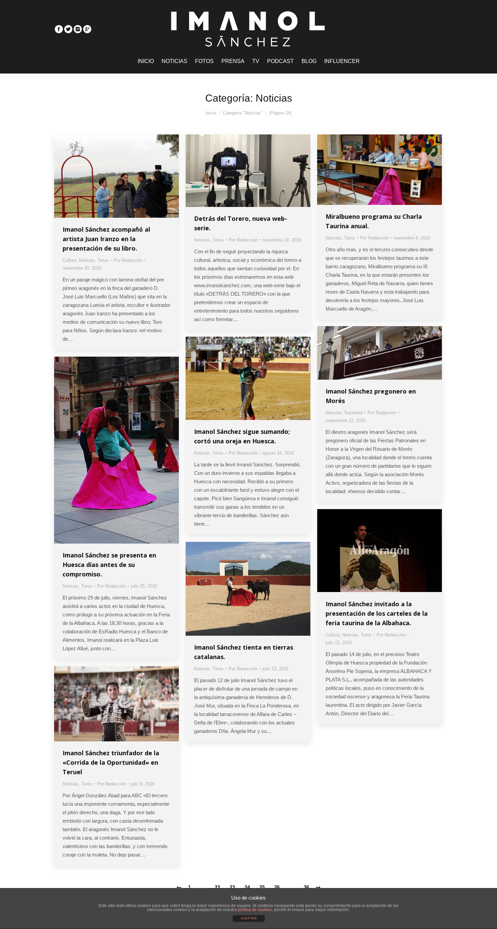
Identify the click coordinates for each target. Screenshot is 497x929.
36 (306, 887)
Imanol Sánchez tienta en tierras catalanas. (243, 652)
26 (277, 887)
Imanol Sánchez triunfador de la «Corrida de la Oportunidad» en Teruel (111, 762)
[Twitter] (68, 29)
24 (247, 887)
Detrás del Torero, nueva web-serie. (240, 223)
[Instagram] (78, 29)
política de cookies (255, 909)
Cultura (69, 260)
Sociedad (353, 412)
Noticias (87, 260)
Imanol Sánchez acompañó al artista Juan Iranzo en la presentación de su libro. (106, 238)
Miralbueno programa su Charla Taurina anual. (374, 221)
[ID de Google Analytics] (87, 29)
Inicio (211, 112)
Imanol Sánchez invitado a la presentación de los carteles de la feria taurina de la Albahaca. (377, 613)
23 (232, 887)
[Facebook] (59, 29)
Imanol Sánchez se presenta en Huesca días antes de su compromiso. (109, 564)
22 (217, 887)
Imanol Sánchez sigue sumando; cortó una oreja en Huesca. (242, 436)
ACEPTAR (249, 918)
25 (262, 887)
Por (128, 260)
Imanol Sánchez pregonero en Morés (371, 396)
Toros (103, 260)
